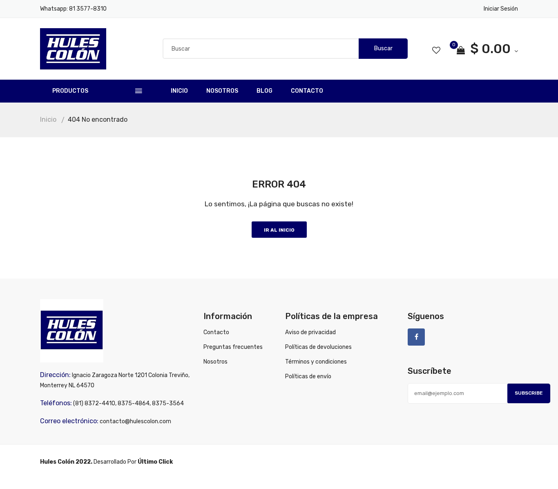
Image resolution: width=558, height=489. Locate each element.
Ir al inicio (279, 230)
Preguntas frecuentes (233, 347)
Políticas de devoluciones (318, 347)
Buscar (383, 48)
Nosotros (222, 90)
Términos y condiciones (316, 361)
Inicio (179, 90)
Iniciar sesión (501, 8)
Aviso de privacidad (310, 332)
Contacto (307, 90)
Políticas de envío (308, 376)
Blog (264, 90)
